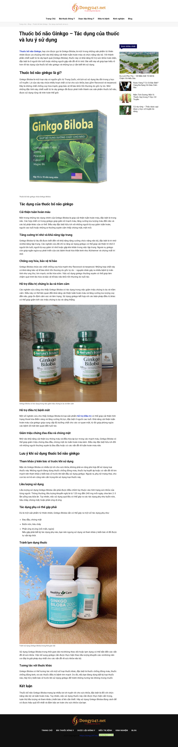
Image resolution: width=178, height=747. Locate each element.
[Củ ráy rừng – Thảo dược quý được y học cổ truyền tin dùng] (125, 110)
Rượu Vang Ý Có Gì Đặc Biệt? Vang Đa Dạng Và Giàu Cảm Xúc (145, 85)
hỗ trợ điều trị (84, 416)
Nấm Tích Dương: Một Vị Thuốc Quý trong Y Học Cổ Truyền (144, 97)
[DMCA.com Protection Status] (106, 735)
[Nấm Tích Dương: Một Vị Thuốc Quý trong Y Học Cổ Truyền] (125, 98)
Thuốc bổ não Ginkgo (30, 51)
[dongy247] (89, 720)
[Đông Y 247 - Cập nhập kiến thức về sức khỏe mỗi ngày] (89, 7)
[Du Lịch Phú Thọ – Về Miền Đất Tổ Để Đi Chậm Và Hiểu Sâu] (139, 63)
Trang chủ (22, 24)
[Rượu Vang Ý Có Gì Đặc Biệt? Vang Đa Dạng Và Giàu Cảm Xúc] (125, 86)
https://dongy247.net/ (89, 735)
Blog (29, 24)
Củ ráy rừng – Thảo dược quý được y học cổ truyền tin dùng (145, 109)
